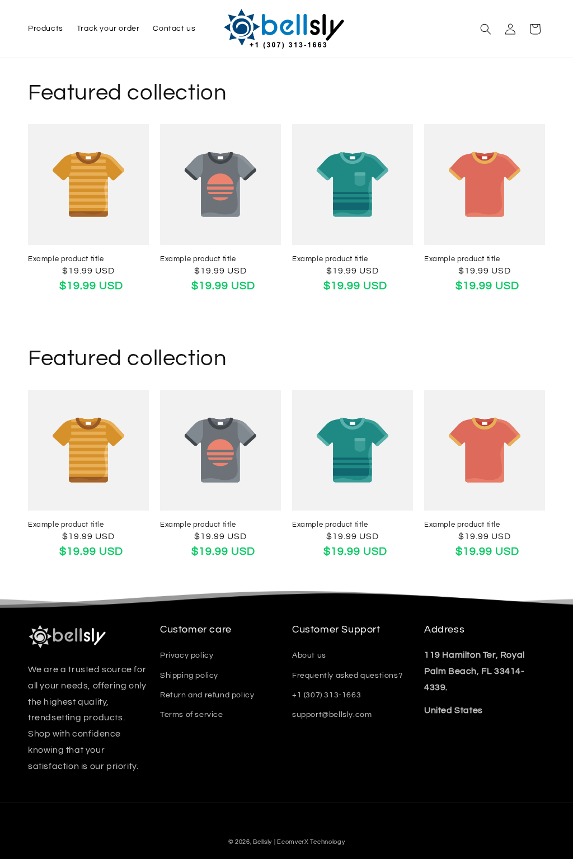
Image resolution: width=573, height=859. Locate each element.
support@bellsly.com (332, 715)
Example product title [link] (66, 259)
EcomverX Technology (311, 842)
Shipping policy (189, 675)
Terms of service (191, 715)
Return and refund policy (207, 695)
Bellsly (262, 842)
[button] (485, 29)
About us (309, 655)
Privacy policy (186, 655)
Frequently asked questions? (347, 675)
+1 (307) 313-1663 (326, 695)
